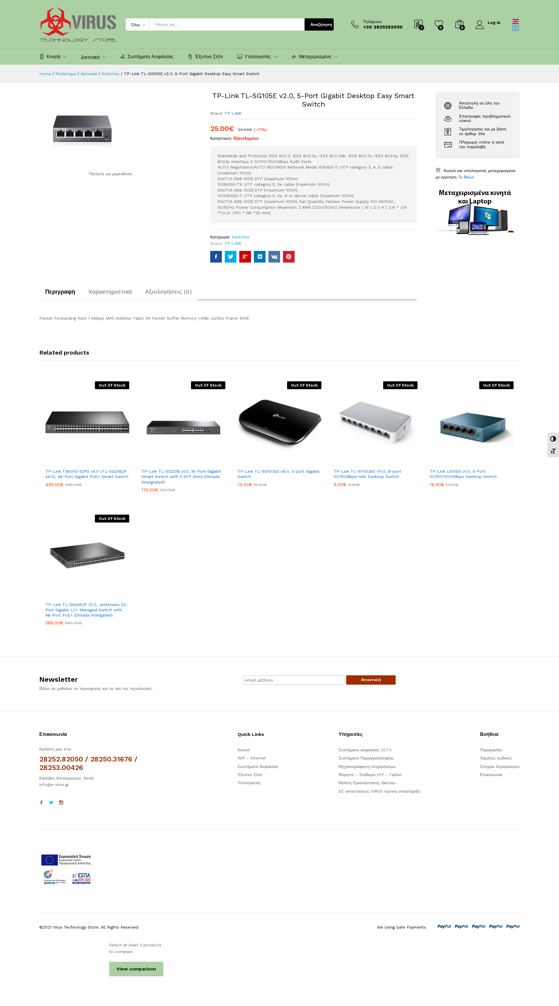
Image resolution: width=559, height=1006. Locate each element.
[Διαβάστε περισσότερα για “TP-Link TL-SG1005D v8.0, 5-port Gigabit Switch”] (259, 462)
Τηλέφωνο (372, 21)
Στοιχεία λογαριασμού (500, 766)
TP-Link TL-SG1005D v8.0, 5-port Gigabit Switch (279, 474)
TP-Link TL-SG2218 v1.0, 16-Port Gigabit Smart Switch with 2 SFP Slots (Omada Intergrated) (181, 476)
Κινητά (244, 750)
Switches (241, 237)
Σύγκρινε (107, 462)
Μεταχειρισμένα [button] (315, 56)
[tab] (60, 294)
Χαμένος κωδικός (496, 758)
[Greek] (516, 27)
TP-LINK (233, 113)
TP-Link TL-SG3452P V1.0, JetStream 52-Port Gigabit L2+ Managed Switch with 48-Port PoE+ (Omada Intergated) (86, 609)
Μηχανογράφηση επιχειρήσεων (367, 766)
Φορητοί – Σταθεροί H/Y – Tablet (370, 774)
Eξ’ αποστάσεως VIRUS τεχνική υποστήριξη (379, 791)
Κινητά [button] (53, 56)
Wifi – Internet (252, 758)
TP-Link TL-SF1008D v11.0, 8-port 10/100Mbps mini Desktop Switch (367, 474)
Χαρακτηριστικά (110, 292)
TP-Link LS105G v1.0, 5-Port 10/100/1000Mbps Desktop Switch (463, 474)
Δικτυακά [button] (90, 57)
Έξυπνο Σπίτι (209, 56)
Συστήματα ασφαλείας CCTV (365, 750)
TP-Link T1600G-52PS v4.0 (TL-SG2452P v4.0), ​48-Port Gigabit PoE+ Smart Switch (86, 474)
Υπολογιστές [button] (258, 56)
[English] (516, 21)
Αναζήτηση (321, 24)
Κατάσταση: (221, 138)
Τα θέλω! (466, 177)
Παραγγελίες (491, 750)
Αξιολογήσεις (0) (168, 292)
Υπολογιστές (249, 782)
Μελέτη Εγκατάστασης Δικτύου (367, 782)
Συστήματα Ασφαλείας (151, 56)
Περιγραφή (60, 292)
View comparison (136, 969)
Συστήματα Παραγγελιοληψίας (366, 758)
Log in (494, 22)
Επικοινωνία (491, 774)
